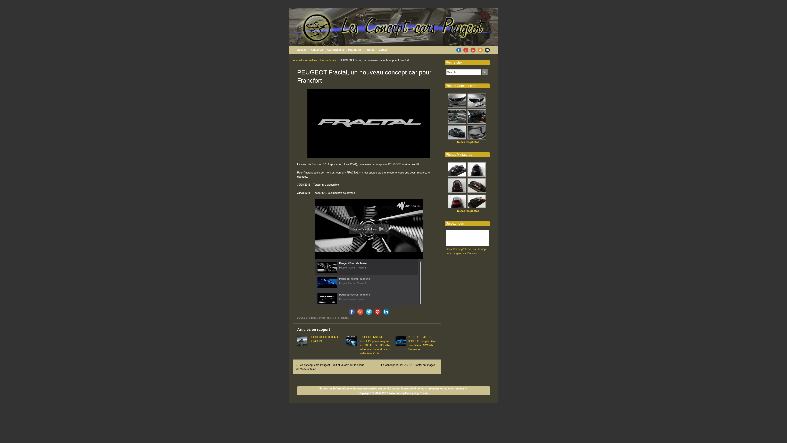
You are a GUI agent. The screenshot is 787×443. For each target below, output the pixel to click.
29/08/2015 (303, 317)
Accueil (302, 50)
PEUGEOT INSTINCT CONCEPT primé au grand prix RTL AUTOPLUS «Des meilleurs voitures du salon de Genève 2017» (375, 345)
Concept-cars (335, 50)
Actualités (317, 50)
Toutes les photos (468, 142)
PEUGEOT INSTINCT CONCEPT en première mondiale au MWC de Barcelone (422, 343)
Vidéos (383, 50)
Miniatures (354, 50)
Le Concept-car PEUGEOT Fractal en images (410, 365)
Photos (369, 50)
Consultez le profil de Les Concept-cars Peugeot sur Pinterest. (466, 251)
